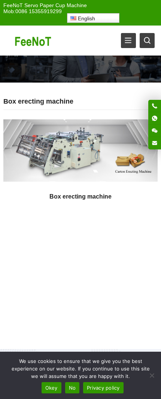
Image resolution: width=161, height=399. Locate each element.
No (72, 388)
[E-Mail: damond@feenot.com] (154, 143)
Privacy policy (103, 388)
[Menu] (128, 40)
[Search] (147, 40)
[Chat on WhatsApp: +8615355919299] (154, 118)
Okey (51, 388)
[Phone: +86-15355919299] (154, 106)
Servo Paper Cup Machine (55, 5)
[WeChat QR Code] (154, 131)
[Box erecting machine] (80, 153)
